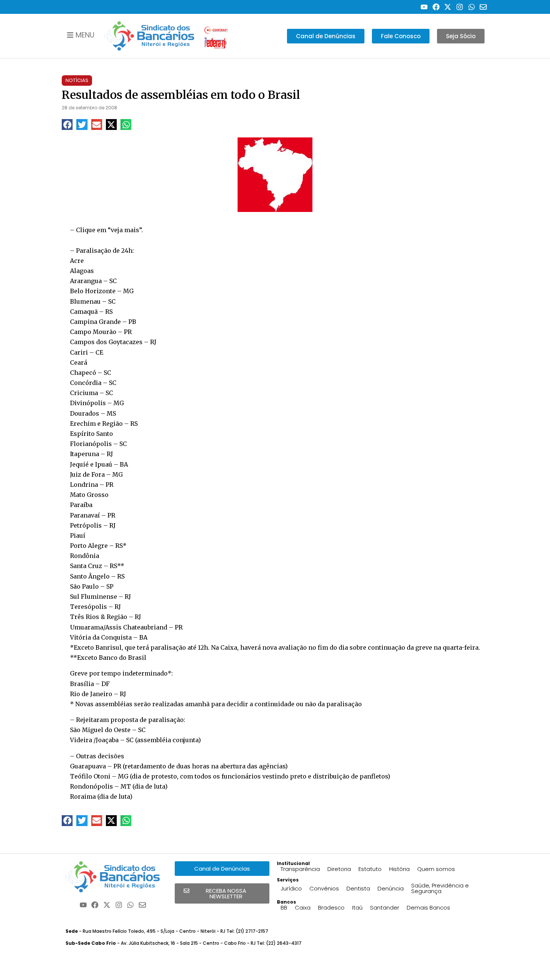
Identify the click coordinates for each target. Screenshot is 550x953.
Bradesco (331, 907)
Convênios (324, 888)
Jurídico (291, 888)
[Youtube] (424, 7)
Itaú (357, 907)
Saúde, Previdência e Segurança (440, 888)
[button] (67, 124)
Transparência (300, 869)
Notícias (76, 80)
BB (284, 907)
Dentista (358, 888)
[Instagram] (460, 7)
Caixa (303, 907)
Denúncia (391, 888)
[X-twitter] (448, 7)
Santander (384, 907)
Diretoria (339, 869)
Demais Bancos (428, 907)
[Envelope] (483, 7)
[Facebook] (436, 7)
